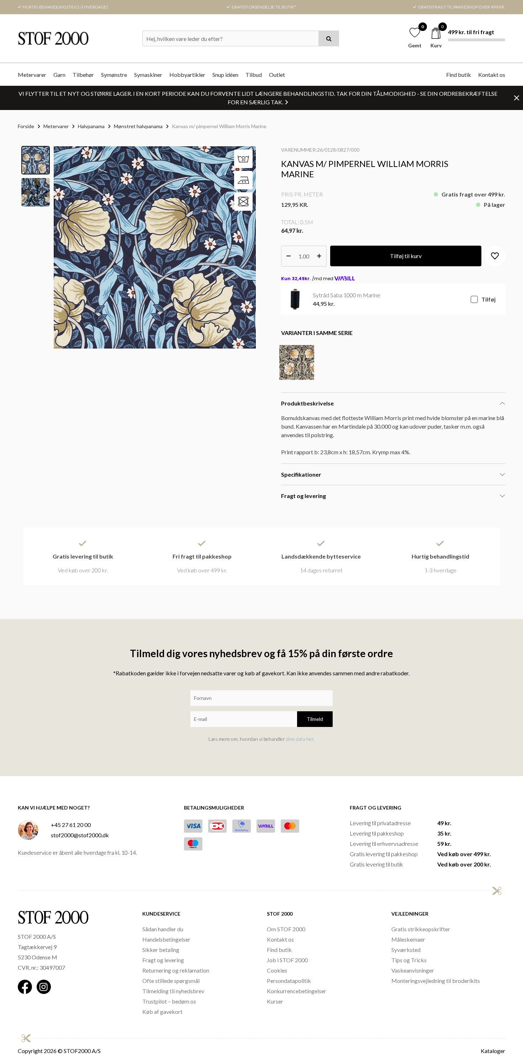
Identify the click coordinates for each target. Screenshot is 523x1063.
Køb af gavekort (162, 1011)
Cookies (277, 970)
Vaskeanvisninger (412, 970)
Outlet (277, 74)
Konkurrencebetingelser (296, 991)
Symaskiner (148, 74)
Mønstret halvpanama (138, 126)
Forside (26, 126)
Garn (59, 74)
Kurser (275, 1001)
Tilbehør (83, 74)
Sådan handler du (162, 929)
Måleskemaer (408, 939)
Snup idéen (225, 74)
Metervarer (32, 74)
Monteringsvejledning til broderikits (435, 980)
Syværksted (406, 949)
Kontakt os (491, 74)
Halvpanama (91, 126)
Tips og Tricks (409, 960)
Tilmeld (315, 719)
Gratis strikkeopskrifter (420, 929)
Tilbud (253, 74)
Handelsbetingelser (166, 939)
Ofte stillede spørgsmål (171, 980)
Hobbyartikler (187, 74)
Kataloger (493, 1050)
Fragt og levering (163, 960)
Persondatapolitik (289, 980)
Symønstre (114, 74)
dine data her (299, 739)
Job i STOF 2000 (287, 960)
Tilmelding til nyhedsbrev (173, 991)
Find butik (458, 74)
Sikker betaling (160, 949)
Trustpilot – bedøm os (169, 1001)
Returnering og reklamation (175, 970)
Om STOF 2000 (286, 929)
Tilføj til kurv (406, 255)
